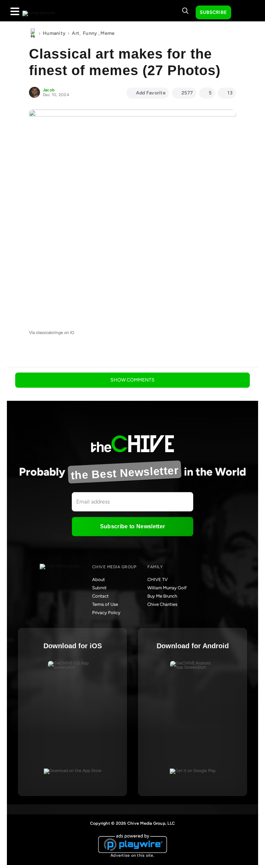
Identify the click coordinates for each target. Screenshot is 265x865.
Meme (107, 33)
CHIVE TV (157, 579)
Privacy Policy (106, 612)
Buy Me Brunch (162, 596)
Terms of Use (105, 604)
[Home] (33, 33)
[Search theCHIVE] (185, 11)
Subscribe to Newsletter (132, 526)
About (98, 579)
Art (75, 33)
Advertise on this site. (132, 855)
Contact (100, 596)
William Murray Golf (167, 587)
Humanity (54, 33)
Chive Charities (162, 604)
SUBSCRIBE (213, 12)
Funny (90, 33)
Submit (99, 587)
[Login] (243, 12)
